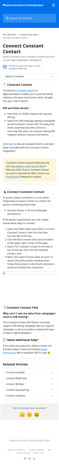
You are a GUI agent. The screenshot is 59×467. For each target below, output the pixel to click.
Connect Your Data (29, 34)
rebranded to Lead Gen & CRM (27, 166)
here (10, 144)
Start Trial (38, 453)
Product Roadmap (16, 449)
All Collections (9, 34)
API (49, 449)
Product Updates (36, 449)
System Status (23, 453)
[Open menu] (53, 5)
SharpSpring (12, 176)
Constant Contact (25, 90)
